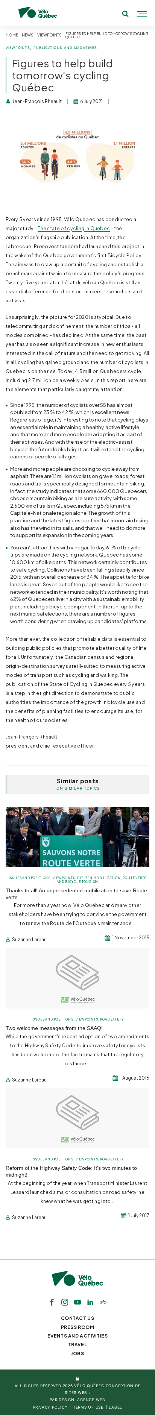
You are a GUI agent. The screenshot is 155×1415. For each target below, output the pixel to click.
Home (12, 35)
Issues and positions (29, 878)
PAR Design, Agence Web (77, 1399)
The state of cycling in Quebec (74, 228)
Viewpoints (49, 35)
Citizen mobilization (98, 878)
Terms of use (88, 1407)
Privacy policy (50, 1407)
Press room (77, 1327)
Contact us (77, 1318)
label (115, 1407)
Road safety (111, 1019)
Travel (77, 1344)
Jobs (77, 1353)
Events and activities (77, 1336)
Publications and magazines (65, 48)
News (27, 35)
